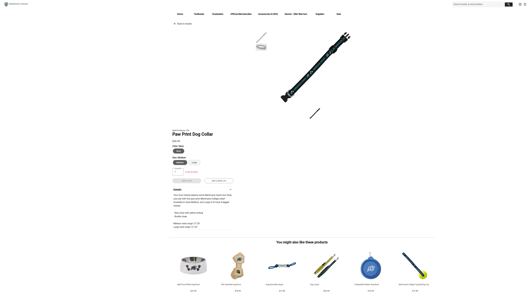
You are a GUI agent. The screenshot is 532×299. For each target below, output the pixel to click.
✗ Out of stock (191, 172)
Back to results (184, 23)
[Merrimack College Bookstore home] (16, 4)
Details (202, 189)
